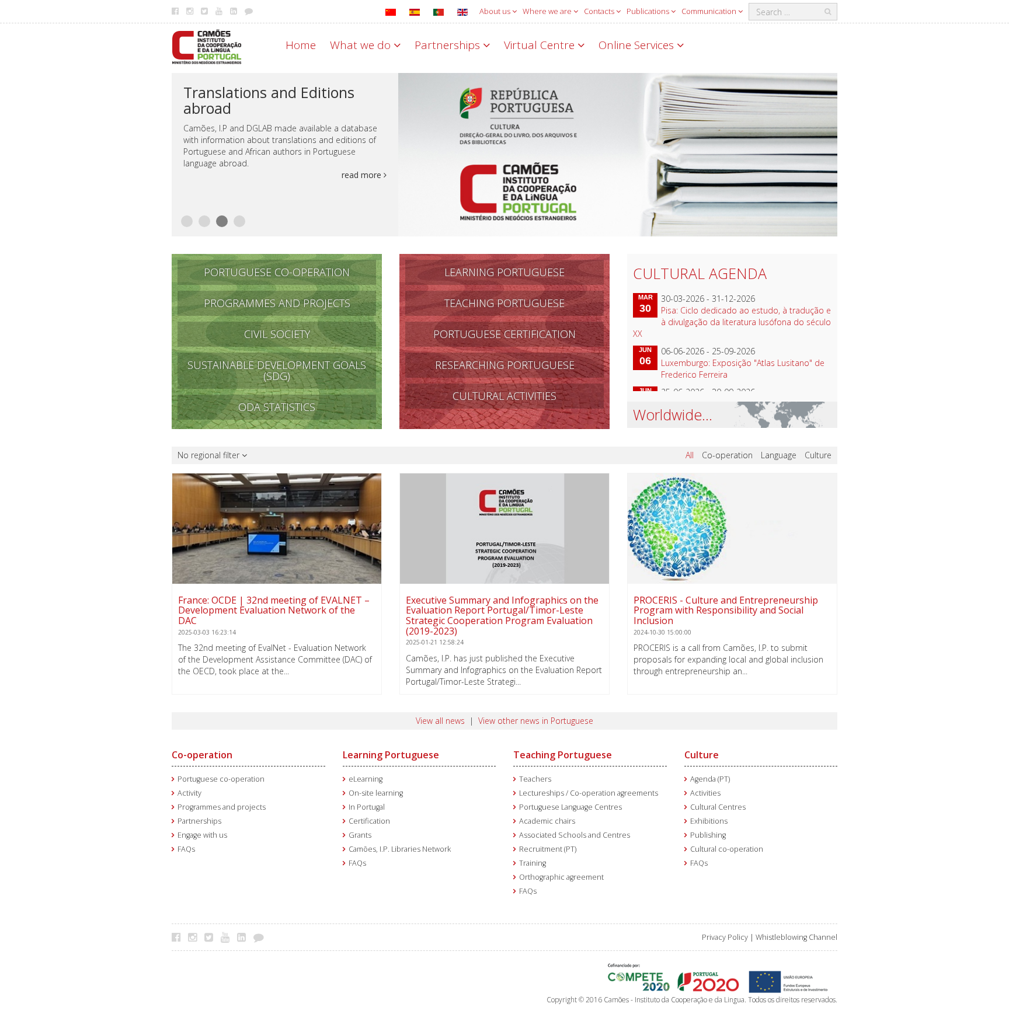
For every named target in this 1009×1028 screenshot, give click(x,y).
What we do (362, 45)
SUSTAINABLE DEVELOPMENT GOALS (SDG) (276, 370)
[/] (207, 45)
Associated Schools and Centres (574, 835)
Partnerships (449, 45)
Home (301, 45)
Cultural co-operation (726, 849)
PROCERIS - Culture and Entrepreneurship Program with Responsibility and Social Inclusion (726, 615)
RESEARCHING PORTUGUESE (505, 365)
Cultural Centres (718, 807)
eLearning (365, 779)
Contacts (600, 11)
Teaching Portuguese (562, 754)
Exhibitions (709, 821)
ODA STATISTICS (276, 407)
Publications (649, 11)
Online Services (638, 45)
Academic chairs (547, 821)
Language (778, 455)
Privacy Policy (725, 937)
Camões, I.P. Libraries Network (400, 849)
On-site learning (376, 793)
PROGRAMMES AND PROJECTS (277, 303)
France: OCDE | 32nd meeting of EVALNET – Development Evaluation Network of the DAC (274, 615)
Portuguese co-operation (221, 779)
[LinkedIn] (244, 937)
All (690, 455)
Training (532, 863)
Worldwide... (672, 414)
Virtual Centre (540, 45)
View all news (440, 720)
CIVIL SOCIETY (277, 334)
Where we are (548, 11)
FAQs (186, 849)
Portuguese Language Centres (570, 807)
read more (363, 174)
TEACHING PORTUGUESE (504, 303)
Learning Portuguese (391, 754)
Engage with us (202, 835)
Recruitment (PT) (547, 849)
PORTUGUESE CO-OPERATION (277, 272)
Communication (709, 11)
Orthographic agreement (561, 877)
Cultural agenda (700, 273)
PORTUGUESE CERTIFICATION (504, 334)
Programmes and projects (222, 807)
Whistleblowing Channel (796, 937)
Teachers (535, 779)
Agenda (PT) (710, 779)
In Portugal (367, 807)
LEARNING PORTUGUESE (504, 272)
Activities (705, 793)
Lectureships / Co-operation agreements (588, 793)
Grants (360, 835)
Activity (189, 793)
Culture (818, 455)
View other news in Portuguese (535, 720)
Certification (369, 821)
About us (495, 11)
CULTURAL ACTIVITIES (504, 396)
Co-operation (727, 455)
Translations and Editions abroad (268, 100)
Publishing (708, 835)
